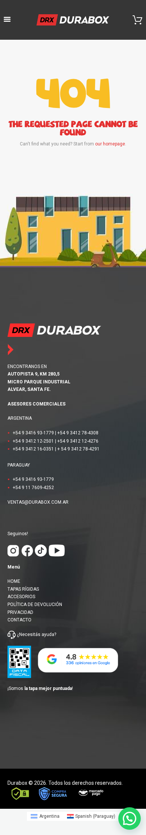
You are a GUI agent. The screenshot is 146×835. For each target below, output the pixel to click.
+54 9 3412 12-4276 (77, 441)
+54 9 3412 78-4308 (77, 432)
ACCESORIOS (21, 596)
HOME (13, 581)
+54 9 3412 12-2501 (33, 441)
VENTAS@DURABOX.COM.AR (38, 502)
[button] (129, 818)
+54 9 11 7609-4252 (33, 487)
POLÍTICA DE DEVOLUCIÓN (34, 604)
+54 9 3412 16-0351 (33, 449)
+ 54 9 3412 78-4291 (78, 449)
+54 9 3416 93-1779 (33, 432)
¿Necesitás (28, 634)
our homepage (110, 144)
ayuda (47, 634)
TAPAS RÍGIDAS (23, 589)
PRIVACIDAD (20, 612)
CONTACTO (19, 620)
